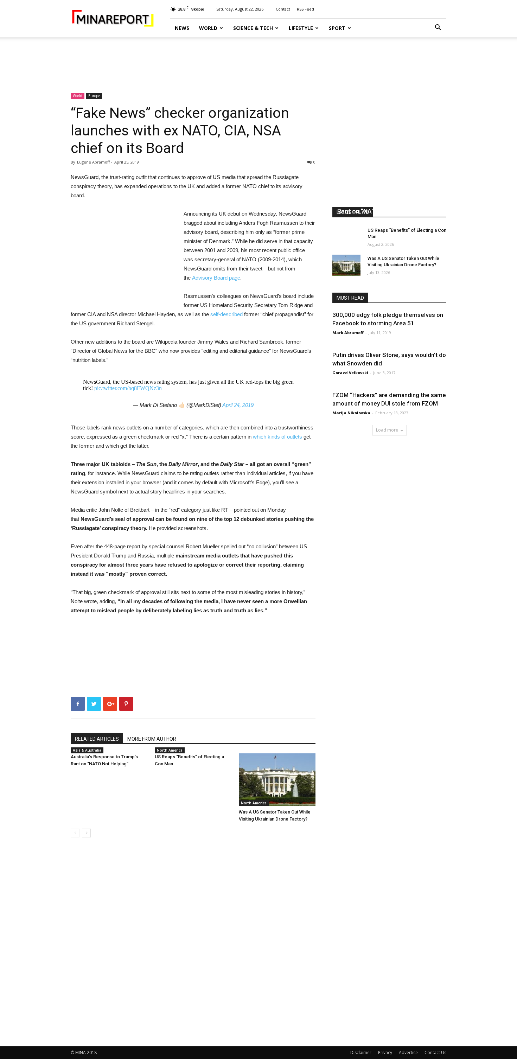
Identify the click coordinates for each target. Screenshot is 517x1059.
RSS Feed (305, 9)
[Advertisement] (258, 61)
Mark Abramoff (348, 332)
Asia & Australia (87, 750)
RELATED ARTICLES (97, 739)
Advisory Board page (216, 278)
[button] (437, 28)
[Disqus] (193, 942)
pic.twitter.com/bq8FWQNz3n (128, 388)
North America (170, 750)
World (208, 28)
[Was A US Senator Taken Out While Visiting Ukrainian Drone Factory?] (277, 779)
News (182, 28)
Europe (94, 95)
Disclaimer (360, 1052)
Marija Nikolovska (351, 412)
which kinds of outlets (277, 437)
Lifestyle (301, 28)
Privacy (385, 1052)
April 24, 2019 (238, 405)
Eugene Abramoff (355, 220)
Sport (337, 28)
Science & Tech (253, 28)
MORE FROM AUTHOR (151, 739)
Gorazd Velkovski (350, 372)
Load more (387, 430)
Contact (283, 9)
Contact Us (435, 1052)
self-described (226, 314)
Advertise (408, 1052)
